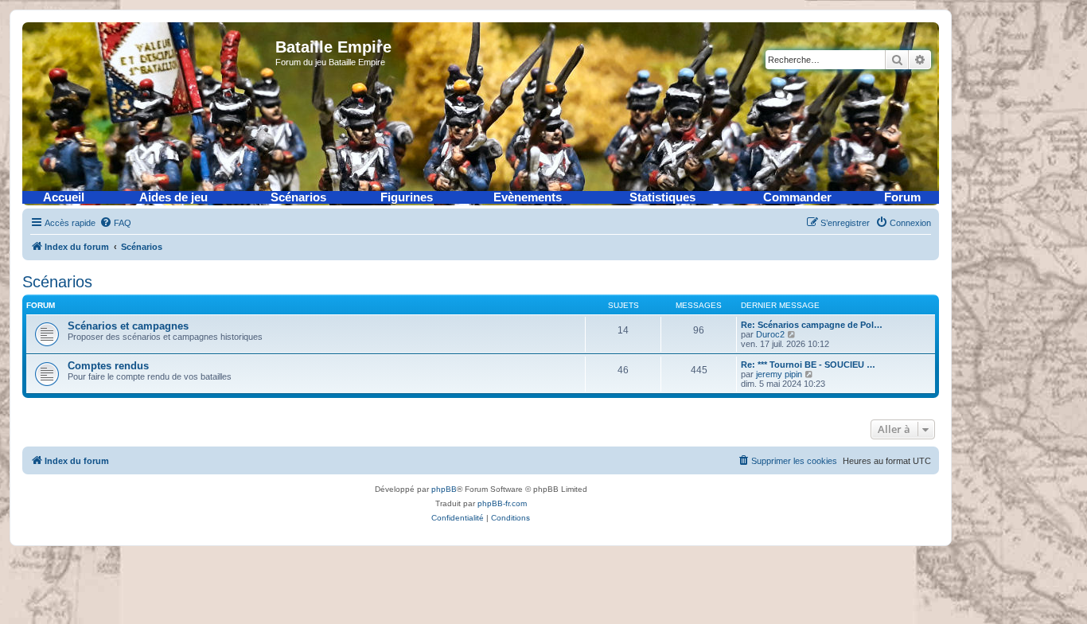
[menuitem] (115, 222)
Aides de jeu (173, 197)
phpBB (444, 489)
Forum (902, 197)
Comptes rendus (108, 366)
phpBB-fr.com (502, 503)
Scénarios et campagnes (128, 326)
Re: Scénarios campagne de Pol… (811, 325)
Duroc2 (770, 334)
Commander (797, 197)
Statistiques (662, 197)
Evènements (527, 197)
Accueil (63, 197)
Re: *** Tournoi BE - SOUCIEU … (808, 364)
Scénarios (298, 197)
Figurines (406, 197)
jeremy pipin (779, 374)
